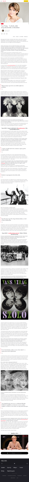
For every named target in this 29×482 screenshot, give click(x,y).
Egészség (9, 467)
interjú (14, 36)
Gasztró (21, 467)
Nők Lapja (4, 461)
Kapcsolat (25, 475)
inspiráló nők (25, 36)
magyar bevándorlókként (11, 65)
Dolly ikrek (3, 163)
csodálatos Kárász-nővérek (13, 233)
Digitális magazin (11, 471)
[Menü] (1, 1)
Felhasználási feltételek (12, 475)
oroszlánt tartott (21, 128)
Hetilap (2, 471)
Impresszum (4, 475)
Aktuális (3, 467)
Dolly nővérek (21, 36)
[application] (14, 442)
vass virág (17, 36)
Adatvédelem (20, 475)
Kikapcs (15, 467)
